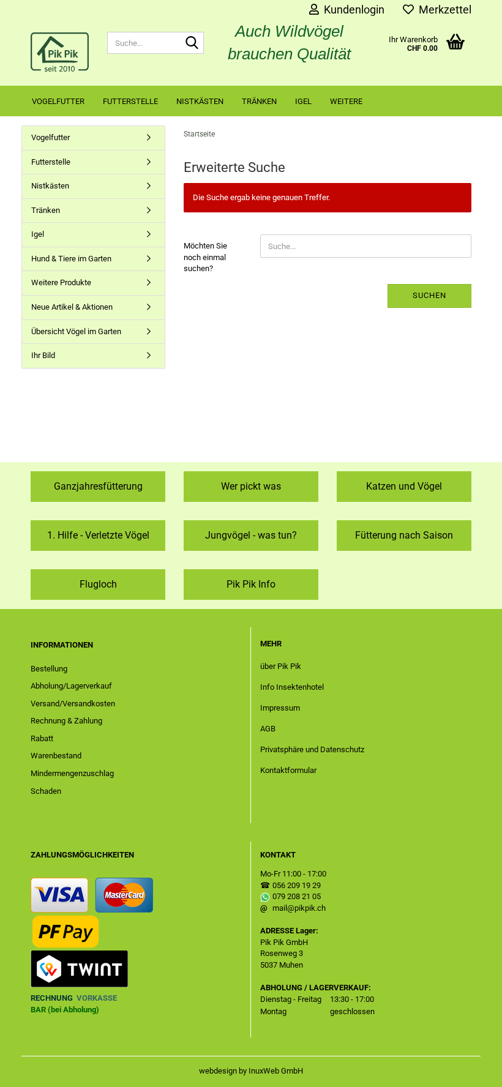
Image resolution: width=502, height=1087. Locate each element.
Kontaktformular (288, 770)
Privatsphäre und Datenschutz (312, 749)
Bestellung (49, 668)
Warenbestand (56, 755)
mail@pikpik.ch (299, 908)
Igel (303, 101)
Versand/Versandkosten (73, 703)
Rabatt (42, 738)
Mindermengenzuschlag (72, 773)
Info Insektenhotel (292, 687)
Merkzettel (442, 9)
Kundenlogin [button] (351, 9)
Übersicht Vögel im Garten (76, 331)
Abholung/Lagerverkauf (71, 685)
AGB (267, 728)
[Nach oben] (468, 1069)
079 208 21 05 (296, 896)
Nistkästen (199, 101)
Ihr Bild (43, 355)
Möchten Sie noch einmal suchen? (205, 257)
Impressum (280, 707)
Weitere (346, 101)
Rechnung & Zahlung (66, 720)
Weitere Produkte (61, 282)
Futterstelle (130, 101)
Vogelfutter (58, 101)
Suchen (429, 295)
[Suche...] (192, 43)
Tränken (259, 101)
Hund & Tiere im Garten (71, 258)
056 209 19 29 (296, 885)
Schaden (46, 791)
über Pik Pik (280, 666)
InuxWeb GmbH (276, 1070)
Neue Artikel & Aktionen (72, 307)
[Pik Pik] (60, 52)
